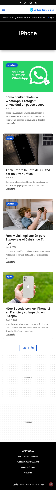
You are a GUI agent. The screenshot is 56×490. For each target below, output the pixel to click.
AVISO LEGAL (28, 451)
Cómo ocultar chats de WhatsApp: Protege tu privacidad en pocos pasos (25, 101)
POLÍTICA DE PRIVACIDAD (28, 462)
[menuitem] (4, 10)
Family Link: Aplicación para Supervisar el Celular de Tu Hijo (26, 239)
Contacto (28, 473)
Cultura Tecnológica (36, 484)
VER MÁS (28, 348)
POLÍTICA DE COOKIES (28, 456)
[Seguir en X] (25, 3)
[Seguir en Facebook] (20, 3)
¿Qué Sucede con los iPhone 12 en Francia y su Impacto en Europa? (28, 312)
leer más (10, 123)
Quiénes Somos (28, 467)
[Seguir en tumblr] (36, 3)
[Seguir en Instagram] (31, 3)
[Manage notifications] (51, 484)
